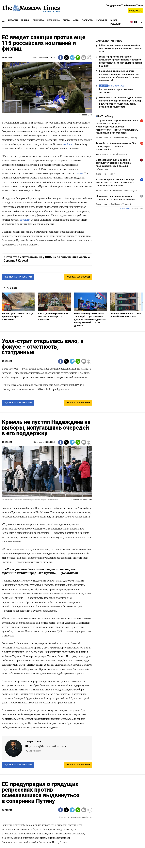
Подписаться (72, 440)
